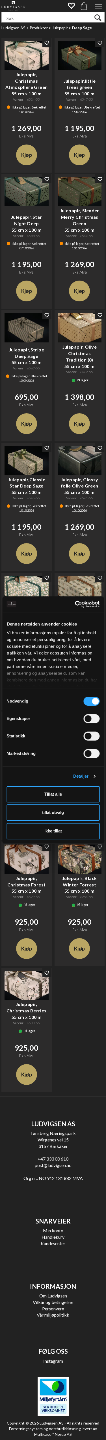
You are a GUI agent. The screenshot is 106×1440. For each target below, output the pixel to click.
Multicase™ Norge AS (53, 1434)
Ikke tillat (53, 831)
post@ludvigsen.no (53, 1165)
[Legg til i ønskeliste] (46, 42)
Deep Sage (82, 27)
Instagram (53, 1361)
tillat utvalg (53, 812)
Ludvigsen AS (13, 27)
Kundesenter (53, 1243)
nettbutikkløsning (65, 1428)
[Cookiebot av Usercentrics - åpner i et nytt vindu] (75, 604)
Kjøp (26, 155)
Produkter (39, 27)
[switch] (91, 718)
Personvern (53, 1308)
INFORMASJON (53, 1286)
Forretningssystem (26, 1428)
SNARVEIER (53, 1221)
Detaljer (81, 776)
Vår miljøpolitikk (53, 1314)
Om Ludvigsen (53, 1295)
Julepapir (60, 27)
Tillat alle (53, 794)
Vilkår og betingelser (53, 1302)
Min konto (53, 1230)
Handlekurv (53, 1237)
